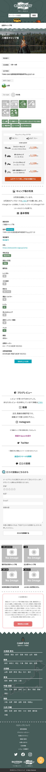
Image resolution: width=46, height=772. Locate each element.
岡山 (5, 689)
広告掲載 (23, 746)
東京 (5, 663)
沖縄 (5, 715)
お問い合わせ (23, 742)
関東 (5, 659)
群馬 (35, 663)
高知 (5, 693)
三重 (20, 681)
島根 (20, 689)
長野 (10, 672)
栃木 (30, 663)
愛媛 (38, 689)
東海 (5, 677)
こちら (24, 200)
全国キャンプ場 (7, 25)
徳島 (34, 689)
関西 (5, 698)
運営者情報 (23, 729)
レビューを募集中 (23, 749)
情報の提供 (23, 739)
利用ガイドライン (23, 736)
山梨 (5, 672)
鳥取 (15, 689)
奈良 (24, 702)
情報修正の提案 (23, 361)
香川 (29, 689)
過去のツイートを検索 (23, 456)
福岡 (5, 711)
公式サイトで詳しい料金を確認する (23, 179)
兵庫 (10, 702)
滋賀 (20, 702)
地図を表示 (10, 229)
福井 (29, 672)
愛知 (15, 681)
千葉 (21, 663)
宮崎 (29, 711)
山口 (24, 689)
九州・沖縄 (8, 707)
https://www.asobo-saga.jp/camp (15, 248)
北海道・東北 (8, 651)
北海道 (6, 654)
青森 (12, 654)
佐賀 (11, 30)
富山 (20, 672)
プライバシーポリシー (23, 732)
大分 (24, 711)
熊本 (20, 711)
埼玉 (16, 663)
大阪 (5, 702)
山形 (30, 654)
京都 (15, 702)
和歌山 (30, 702)
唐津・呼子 (15, 30)
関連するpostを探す (23, 435)
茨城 (26, 663)
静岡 (10, 681)
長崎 (15, 711)
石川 (24, 672)
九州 (7, 30)
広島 (10, 689)
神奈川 (11, 663)
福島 (35, 654)
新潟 (15, 672)
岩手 (16, 654)
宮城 (21, 654)
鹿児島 (34, 711)
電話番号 (6, 240)
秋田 (26, 654)
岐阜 (5, 681)
